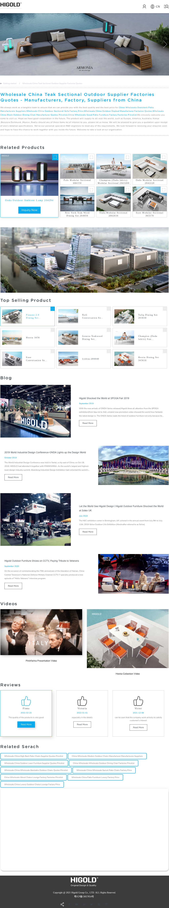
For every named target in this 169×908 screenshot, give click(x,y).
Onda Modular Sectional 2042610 (113, 214)
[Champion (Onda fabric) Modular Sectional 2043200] (127, 157)
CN (158, 6)
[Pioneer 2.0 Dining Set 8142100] (53, 309)
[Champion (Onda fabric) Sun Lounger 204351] (165, 330)
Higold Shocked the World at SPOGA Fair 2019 (104, 398)
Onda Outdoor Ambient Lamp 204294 (29, 200)
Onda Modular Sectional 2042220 (150, 181)
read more (88, 423)
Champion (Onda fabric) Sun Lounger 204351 (147, 338)
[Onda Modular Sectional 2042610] (127, 190)
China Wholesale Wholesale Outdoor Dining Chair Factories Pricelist (103, 763)
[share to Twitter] (91, 904)
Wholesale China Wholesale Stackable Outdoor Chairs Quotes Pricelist (36, 770)
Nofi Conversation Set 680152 (92, 316)
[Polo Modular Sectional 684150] (91, 157)
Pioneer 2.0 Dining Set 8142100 (32, 316)
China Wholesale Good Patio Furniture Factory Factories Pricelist (102, 115)
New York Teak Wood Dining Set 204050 (77, 214)
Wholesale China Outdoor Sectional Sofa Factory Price (54, 111)
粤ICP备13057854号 (84, 896)
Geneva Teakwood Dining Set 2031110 (92, 338)
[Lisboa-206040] (109, 351)
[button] (4, 44)
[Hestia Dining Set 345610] (165, 351)
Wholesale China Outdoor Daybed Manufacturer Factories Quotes (118, 111)
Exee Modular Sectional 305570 (149, 214)
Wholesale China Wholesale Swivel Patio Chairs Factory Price (104, 770)
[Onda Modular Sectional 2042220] (164, 157)
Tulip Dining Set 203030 (148, 316)
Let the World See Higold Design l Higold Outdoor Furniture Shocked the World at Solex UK (121, 508)
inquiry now (29, 210)
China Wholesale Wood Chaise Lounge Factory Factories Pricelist (33, 777)
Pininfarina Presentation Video (41, 660)
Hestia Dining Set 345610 (148, 359)
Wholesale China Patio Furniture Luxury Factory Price (95, 777)
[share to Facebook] (69, 904)
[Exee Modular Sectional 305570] (164, 190)
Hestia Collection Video (128, 673)
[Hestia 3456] (53, 330)
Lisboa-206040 (90, 359)
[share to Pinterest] (106, 904)
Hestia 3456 (33, 338)
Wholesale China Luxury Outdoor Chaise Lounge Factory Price (32, 784)
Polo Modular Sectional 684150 (77, 181)
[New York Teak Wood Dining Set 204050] (91, 190)
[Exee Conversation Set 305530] (53, 351)
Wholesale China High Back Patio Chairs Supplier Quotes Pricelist (33, 756)
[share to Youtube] (76, 904)
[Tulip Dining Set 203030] (165, 309)
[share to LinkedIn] (84, 904)
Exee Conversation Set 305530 (36, 359)
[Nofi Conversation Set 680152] (109, 309)
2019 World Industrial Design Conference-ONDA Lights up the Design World (45, 452)
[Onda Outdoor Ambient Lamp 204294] (55, 157)
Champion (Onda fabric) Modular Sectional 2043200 (114, 181)
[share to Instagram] (98, 904)
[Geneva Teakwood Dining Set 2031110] (109, 330)
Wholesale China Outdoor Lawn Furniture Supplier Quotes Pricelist (34, 763)
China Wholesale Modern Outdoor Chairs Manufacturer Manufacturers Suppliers (107, 756)
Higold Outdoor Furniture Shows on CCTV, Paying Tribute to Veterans (41, 560)
